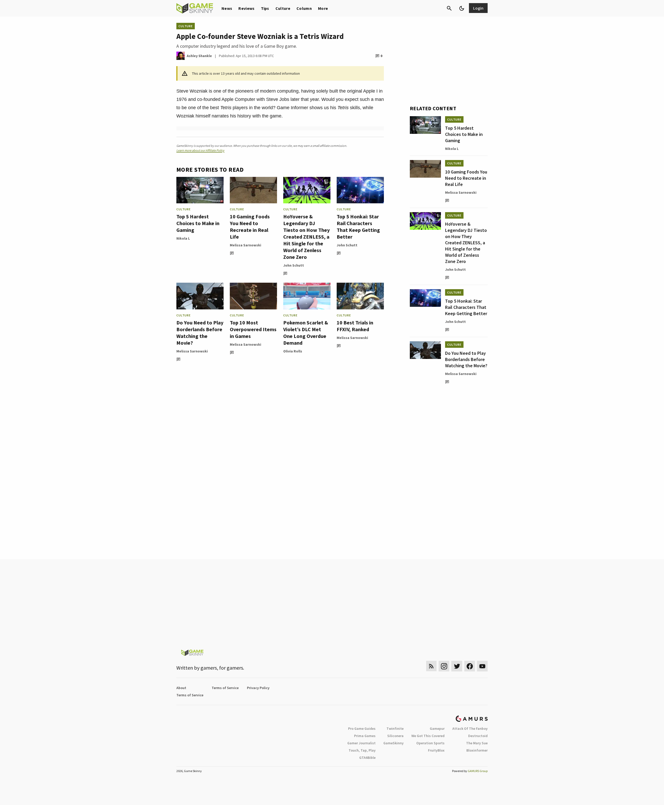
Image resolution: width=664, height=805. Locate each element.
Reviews (246, 8)
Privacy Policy (258, 687)
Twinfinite (395, 728)
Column (304, 8)
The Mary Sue (477, 743)
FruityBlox (436, 750)
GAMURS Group (478, 771)
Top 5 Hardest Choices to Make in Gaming (197, 223)
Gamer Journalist (361, 743)
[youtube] (482, 666)
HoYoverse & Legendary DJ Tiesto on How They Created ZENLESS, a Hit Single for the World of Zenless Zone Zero (306, 236)
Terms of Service (225, 687)
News (227, 8)
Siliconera (395, 735)
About (181, 687)
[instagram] (444, 666)
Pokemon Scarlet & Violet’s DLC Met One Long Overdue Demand (305, 332)
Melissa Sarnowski (245, 245)
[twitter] (456, 666)
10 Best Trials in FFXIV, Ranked (355, 325)
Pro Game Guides (362, 728)
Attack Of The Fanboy (470, 728)
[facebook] (469, 666)
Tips (265, 8)
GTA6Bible (367, 757)
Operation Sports (430, 743)
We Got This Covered (428, 735)
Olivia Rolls (292, 351)
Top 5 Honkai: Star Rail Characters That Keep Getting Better (358, 226)
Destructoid (478, 735)
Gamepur (437, 728)
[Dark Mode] (462, 8)
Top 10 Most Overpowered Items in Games (253, 329)
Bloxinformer (477, 750)
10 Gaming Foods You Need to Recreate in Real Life (250, 226)
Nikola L (183, 238)
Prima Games (365, 735)
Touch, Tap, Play (362, 750)
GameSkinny (393, 743)
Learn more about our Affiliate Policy (200, 150)
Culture (282, 8)
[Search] (449, 8)
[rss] (431, 666)
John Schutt (293, 265)
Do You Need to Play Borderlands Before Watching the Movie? (199, 332)
